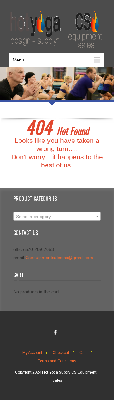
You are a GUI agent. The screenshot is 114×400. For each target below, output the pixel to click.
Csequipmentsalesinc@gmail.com (59, 257)
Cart (83, 353)
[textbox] (57, 216)
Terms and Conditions (57, 361)
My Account (32, 353)
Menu (18, 59)
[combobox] (57, 216)
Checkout (61, 353)
